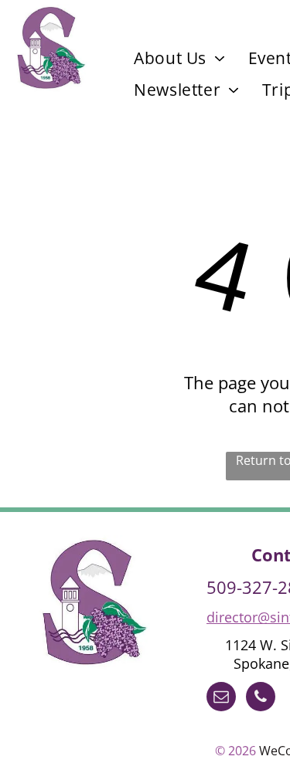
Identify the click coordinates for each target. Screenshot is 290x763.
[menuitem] (179, 57)
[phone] (260, 698)
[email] (221, 698)
